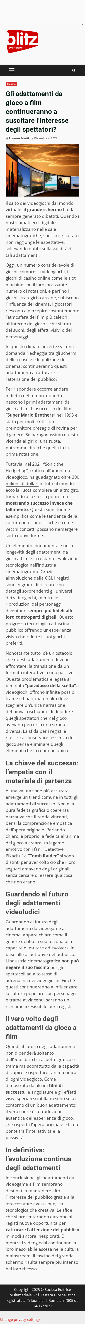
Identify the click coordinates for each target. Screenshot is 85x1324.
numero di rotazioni (26, 291)
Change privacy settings (20, 1319)
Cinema (11, 83)
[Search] (73, 70)
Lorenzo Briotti (19, 138)
